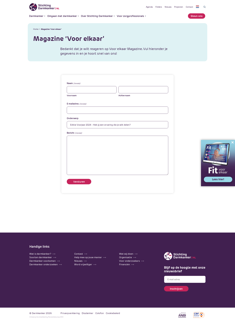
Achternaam (124, 95)
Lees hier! (218, 179)
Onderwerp (72, 118)
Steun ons (196, 16)
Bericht (74, 132)
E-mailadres (76, 103)
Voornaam (72, 95)
